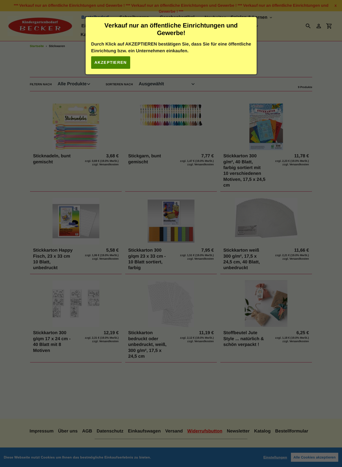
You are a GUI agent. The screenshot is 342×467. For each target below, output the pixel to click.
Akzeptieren (110, 62)
